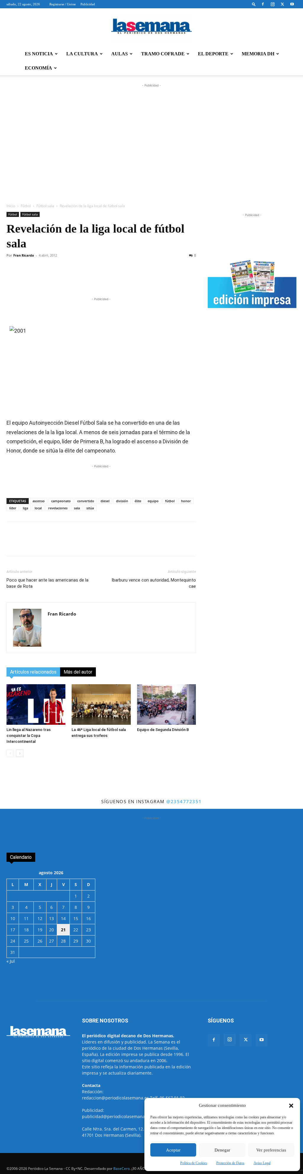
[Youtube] (292, 4)
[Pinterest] (123, 279)
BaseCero (121, 1168)
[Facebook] (262, 4)
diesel (105, 501)
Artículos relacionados (33, 672)
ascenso (39, 501)
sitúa (90, 508)
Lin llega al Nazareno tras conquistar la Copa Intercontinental (29, 735)
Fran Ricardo (23, 255)
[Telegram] (95, 279)
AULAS (119, 53)
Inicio (11, 205)
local (38, 508)
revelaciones (57, 508)
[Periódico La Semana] (151, 28)
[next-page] (19, 753)
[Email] (136, 279)
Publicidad (87, 4)
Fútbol (26, 205)
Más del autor (78, 672)
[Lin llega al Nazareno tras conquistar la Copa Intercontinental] (36, 704)
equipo (153, 501)
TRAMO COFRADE (163, 53)
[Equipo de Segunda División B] (166, 704)
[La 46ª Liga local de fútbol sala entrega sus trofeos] (101, 704)
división (122, 501)
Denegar (222, 1150)
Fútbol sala (45, 205)
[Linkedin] (109, 279)
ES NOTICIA (39, 53)
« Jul (11, 961)
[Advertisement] (151, 152)
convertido (85, 501)
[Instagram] (272, 4)
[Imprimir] (150, 279)
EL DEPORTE (213, 53)
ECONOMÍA (38, 67)
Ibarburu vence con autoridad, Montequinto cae (154, 583)
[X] (282, 4)
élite (138, 501)
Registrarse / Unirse (62, 4)
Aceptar (173, 1150)
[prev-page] (10, 753)
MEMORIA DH (258, 53)
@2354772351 (184, 801)
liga (25, 508)
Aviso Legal (262, 1163)
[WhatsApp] (82, 279)
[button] (291, 1106)
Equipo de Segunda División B (163, 729)
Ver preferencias (271, 1150)
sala (77, 508)
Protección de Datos (230, 1163)
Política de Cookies (193, 1163)
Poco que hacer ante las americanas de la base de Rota (47, 583)
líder (12, 508)
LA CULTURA (82, 53)
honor (186, 501)
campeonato (61, 501)
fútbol (170, 501)
